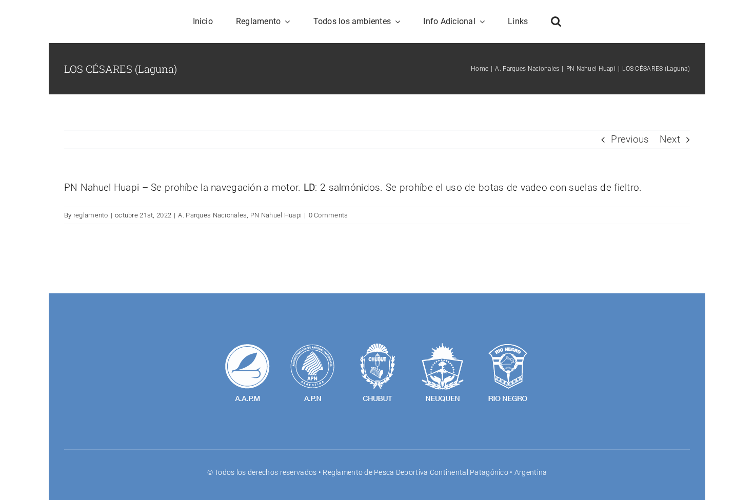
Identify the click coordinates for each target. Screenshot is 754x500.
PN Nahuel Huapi (276, 215)
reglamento (90, 215)
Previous (630, 139)
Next (670, 139)
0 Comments (328, 215)
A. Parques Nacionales (212, 215)
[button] (556, 21)
